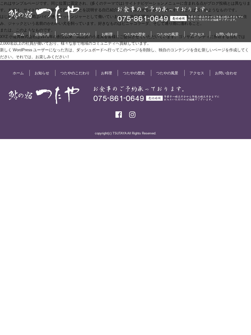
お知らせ (42, 34)
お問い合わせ (227, 34)
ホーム (18, 34)
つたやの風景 (168, 34)
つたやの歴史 (135, 34)
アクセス (197, 34)
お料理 (107, 34)
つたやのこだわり (75, 34)
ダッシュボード (90, 50)
